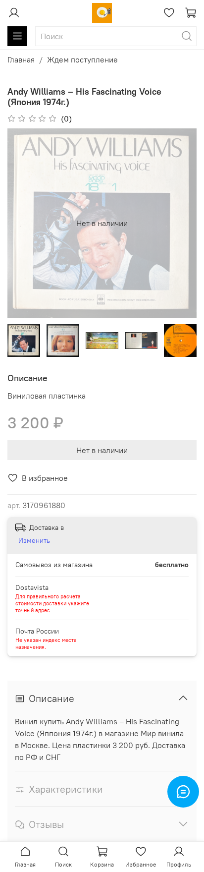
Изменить (34, 540)
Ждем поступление (82, 59)
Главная (21, 59)
